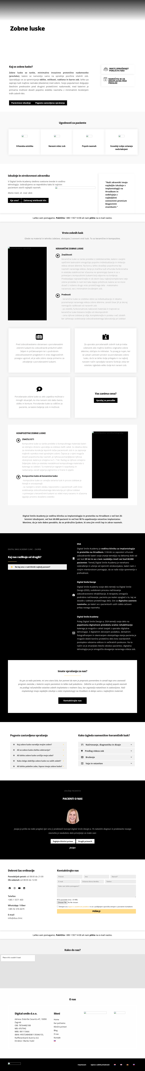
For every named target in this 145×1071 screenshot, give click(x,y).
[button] (72, 700)
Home (56, 1019)
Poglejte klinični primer (63, 841)
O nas (56, 1034)
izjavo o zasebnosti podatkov (79, 907)
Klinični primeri (60, 1027)
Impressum (82, 1065)
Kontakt (57, 1037)
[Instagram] (14, 888)
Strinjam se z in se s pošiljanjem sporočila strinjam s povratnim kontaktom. (96, 907)
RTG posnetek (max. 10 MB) (67, 900)
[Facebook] (10, 888)
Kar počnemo (59, 1023)
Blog (56, 1030)
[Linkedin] (24, 888)
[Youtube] (19, 888)
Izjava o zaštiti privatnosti (100, 1065)
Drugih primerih (85, 841)
